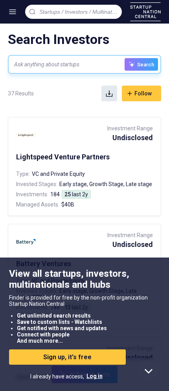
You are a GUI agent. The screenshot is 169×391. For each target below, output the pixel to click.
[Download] (109, 93)
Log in (94, 376)
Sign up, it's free (67, 357)
